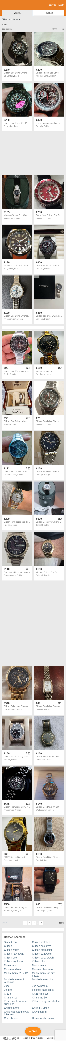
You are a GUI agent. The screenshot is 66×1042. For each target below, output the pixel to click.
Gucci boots (10, 1018)
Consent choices (9, 1039)
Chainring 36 (39, 997)
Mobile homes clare (43, 979)
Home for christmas (43, 1018)
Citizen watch (11, 950)
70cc (6, 986)
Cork (14, 424)
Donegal (17, 910)
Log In (61, 5)
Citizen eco (10, 957)
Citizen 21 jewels (42, 953)
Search (17, 13)
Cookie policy (53, 1038)
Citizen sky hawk (13, 961)
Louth (48, 374)
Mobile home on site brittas (43, 974)
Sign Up (52, 5)
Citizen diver (39, 961)
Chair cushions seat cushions (15, 1002)
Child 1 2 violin (40, 1008)
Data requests (37, 1038)
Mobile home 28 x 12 (16, 973)
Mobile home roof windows (14, 980)
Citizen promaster (42, 950)
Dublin (47, 126)
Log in (25, 1038)
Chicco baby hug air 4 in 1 (46, 1002)
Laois (16, 76)
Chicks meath (12, 1008)
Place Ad (49, 13)
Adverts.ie (14, 5)
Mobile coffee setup (43, 969)
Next (61, 923)
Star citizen (10, 942)
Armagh (47, 475)
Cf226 (7, 993)
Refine (54, 29)
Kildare (18, 810)
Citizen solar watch (43, 957)
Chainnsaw (10, 997)
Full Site (5, 1038)
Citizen (8, 946)
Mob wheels (39, 965)
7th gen (8, 989)
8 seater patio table (43, 989)
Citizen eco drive (41, 946)
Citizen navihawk (14, 953)
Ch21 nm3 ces (40, 993)
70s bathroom (40, 986)
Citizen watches (41, 942)
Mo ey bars (10, 965)
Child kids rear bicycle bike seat (16, 1013)
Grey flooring (39, 1011)
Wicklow (52, 76)
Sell (34, 1031)
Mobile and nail (12, 969)
